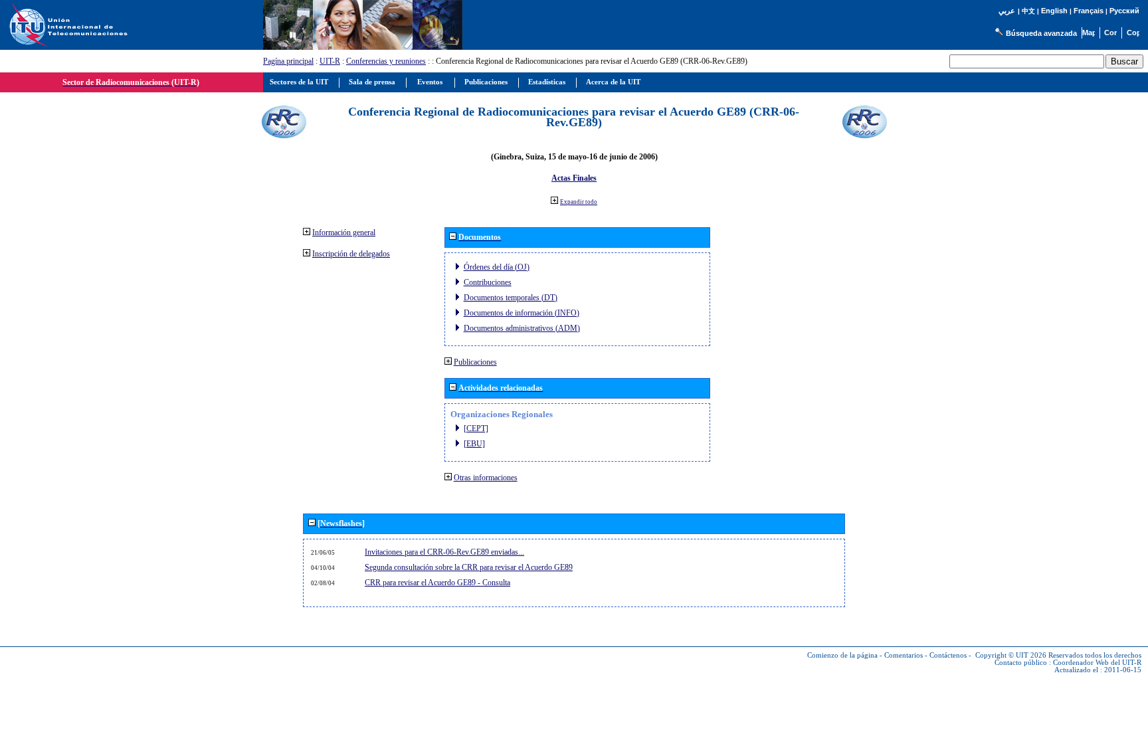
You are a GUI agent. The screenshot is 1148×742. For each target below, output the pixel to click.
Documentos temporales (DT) (510, 297)
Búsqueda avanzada (1041, 33)
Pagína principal (288, 61)
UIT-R (330, 61)
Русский (1124, 11)
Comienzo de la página (842, 655)
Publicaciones (475, 362)
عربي (1007, 11)
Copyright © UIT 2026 (1010, 655)
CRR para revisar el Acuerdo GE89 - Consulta (437, 582)
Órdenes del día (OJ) (496, 267)
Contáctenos (948, 655)
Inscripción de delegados (351, 253)
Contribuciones (488, 282)
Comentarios (903, 655)
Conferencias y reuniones (386, 61)
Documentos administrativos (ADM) (522, 328)
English (1054, 11)
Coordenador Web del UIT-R (1097, 662)
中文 (1028, 11)
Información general (343, 232)
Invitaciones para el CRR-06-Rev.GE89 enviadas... (444, 552)
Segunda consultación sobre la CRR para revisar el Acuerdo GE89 (469, 567)
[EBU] (474, 443)
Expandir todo (578, 202)
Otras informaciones (486, 477)
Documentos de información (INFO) (521, 313)
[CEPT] (476, 428)
